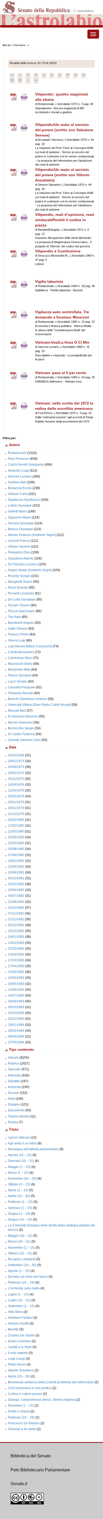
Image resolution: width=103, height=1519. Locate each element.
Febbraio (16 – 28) (21, 1282)
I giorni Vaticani (19, 1137)
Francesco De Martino (24, 1423)
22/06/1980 (16, 843)
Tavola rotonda (18, 1116)
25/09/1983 (16, 1001)
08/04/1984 (16, 1036)
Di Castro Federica (21, 734)
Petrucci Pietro (18, 634)
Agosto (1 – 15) (19, 1271)
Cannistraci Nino (20, 658)
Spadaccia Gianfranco (24, 500)
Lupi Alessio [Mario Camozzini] (30, 646)
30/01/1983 (16, 937)
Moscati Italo (17, 710)
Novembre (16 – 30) (22, 1178)
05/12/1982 (16, 925)
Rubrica (13, 1063)
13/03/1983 (16, 954)
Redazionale (17, 453)
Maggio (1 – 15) (19, 1167)
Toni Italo (14, 617)
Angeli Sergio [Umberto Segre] (30, 570)
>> (36, 80)
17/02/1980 (16, 825)
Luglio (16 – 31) (19, 1300)
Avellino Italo (17, 482)
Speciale (14, 1069)
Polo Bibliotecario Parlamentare (40, 1470)
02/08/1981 (16, 872)
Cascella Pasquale (21, 687)
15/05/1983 (16, 978)
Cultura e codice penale (25, 1394)
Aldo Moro (15, 1312)
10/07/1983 (16, 995)
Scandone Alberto (21, 558)
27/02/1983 (16, 948)
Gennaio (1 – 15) (20, 1208)
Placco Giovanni (19, 675)
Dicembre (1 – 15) (21, 1405)
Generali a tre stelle (22, 1429)
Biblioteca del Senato (31, 1456)
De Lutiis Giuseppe (21, 599)
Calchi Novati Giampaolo (26, 464)
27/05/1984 (16, 1042)
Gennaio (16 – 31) (21, 1161)
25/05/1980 (16, 837)
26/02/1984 (16, 1031)
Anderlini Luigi (18, 470)
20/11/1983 (16, 1019)
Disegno (14, 1104)
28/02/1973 (16, 761)
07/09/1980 (16, 855)
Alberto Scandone (21, 1370)
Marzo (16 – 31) (19, 1241)
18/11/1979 (16, 808)
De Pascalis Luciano (23, 564)
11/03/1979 (16, 790)
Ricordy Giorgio (19, 576)
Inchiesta (14, 1087)
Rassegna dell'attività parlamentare (33, 1149)
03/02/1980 (16, 820)
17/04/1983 (16, 966)
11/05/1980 (16, 831)
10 (12, 80)
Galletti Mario (17, 511)
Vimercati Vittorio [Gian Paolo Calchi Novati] (39, 705)
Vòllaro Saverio (19, 546)
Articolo (13, 1057)
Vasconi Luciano (20, 476)
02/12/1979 (16, 814)
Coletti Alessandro (21, 652)
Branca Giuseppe (20, 529)
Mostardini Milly (19, 669)
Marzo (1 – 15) (18, 1173)
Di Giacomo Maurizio (23, 716)
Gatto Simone (17, 628)
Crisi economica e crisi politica (30, 1388)
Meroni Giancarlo (20, 722)
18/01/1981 (16, 861)
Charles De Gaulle (21, 1335)
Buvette (13, 1329)
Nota (11, 1098)
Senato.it (19, 1483)
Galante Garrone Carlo (24, 740)
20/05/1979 (16, 796)
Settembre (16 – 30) (22, 1265)
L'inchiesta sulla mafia (24, 1288)
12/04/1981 (16, 866)
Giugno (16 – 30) (20, 1219)
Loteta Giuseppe (20, 505)
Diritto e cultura (19, 1411)
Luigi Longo (16, 1359)
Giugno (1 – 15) (19, 1214)
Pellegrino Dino (19, 552)
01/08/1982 (16, 902)
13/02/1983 (16, 943)
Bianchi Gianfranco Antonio (27, 699)
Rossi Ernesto (18, 587)
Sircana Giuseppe (21, 523)
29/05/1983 (16, 984)
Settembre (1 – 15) (21, 1306)
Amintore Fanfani (20, 1318)
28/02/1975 (16, 773)
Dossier (13, 1093)
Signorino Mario (19, 517)
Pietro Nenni (17, 1364)
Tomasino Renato (20, 693)
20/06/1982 (16, 890)
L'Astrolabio (19, 45)
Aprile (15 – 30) (19, 1376)
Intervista (14, 1075)
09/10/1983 (16, 1007)
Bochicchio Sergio (21, 728)
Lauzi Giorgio (17, 681)
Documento (16, 1110)
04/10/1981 (16, 878)
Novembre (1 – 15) (21, 1247)
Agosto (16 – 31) (20, 1155)
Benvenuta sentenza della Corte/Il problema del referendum (51, 1382)
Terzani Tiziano (19, 605)
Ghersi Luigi (16, 640)
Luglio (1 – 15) (18, 1294)
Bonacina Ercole (20, 488)
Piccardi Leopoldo (21, 593)
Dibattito (14, 1081)
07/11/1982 (16, 913)
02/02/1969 (16, 755)
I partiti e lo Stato (20, 1347)
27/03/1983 (16, 960)
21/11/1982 (16, 919)
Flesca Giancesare (21, 611)
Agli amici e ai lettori (22, 1143)
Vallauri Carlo (17, 494)
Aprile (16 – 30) (19, 1196)
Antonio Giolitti (18, 1323)
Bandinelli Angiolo (21, 623)
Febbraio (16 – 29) (21, 1417)
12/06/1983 (16, 990)
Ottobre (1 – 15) (19, 1184)
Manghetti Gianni (20, 582)
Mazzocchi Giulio (20, 664)
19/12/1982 (16, 931)
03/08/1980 (16, 849)
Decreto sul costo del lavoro (28, 1277)
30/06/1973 (16, 767)
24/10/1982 (16, 907)
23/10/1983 (16, 1013)
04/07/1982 (16, 896)
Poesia (13, 1122)
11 (20, 80)
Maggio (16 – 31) (20, 1236)
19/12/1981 (16, 884)
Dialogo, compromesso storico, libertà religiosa (41, 1400)
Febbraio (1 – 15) (20, 1202)
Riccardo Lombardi (21, 1259)
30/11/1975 (16, 779)
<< (12, 74)
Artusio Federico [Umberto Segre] (32, 535)
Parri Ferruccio (18, 459)
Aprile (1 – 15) (18, 1190)
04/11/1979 (16, 802)
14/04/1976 (16, 784)
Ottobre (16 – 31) (20, 1253)
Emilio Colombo (19, 1341)
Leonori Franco (19, 541)
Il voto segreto (18, 1353)
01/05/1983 (16, 972)
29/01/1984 (16, 1025)
